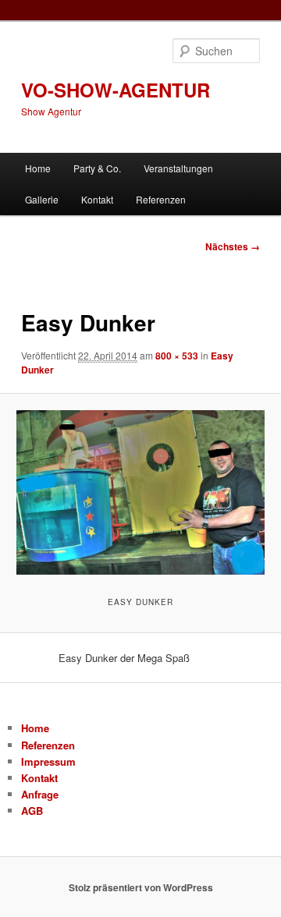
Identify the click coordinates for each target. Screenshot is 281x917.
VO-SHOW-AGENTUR (115, 89)
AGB (32, 810)
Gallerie (42, 199)
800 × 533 (176, 356)
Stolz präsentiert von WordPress (141, 887)
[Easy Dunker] (140, 492)
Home (38, 168)
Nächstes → (232, 246)
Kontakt (97, 199)
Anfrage (40, 794)
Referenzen (161, 199)
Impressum (48, 761)
